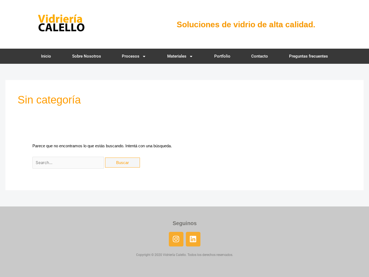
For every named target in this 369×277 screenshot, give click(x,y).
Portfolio (222, 56)
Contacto (259, 56)
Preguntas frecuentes (308, 56)
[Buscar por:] (68, 162)
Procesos (130, 56)
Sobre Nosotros (86, 56)
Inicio (46, 56)
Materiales (176, 56)
